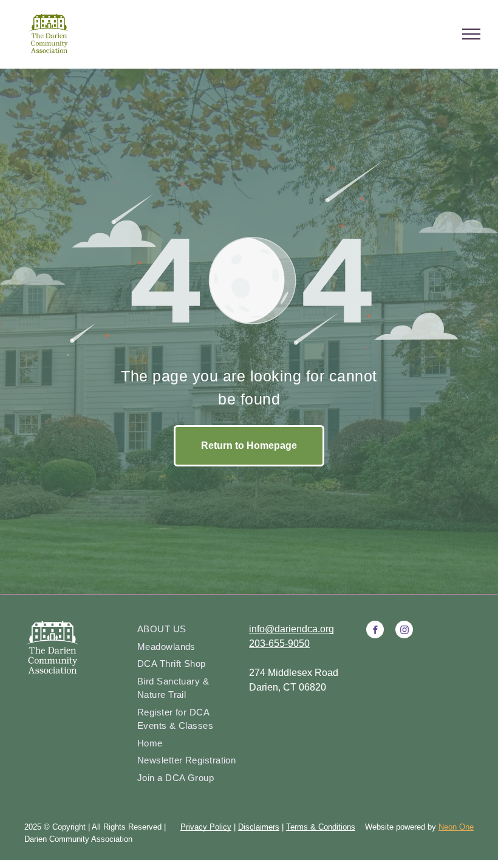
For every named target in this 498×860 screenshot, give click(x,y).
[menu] (471, 34)
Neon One (456, 826)
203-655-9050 (279, 643)
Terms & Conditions (320, 826)
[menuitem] (188, 629)
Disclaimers (258, 826)
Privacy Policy (205, 826)
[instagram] (404, 631)
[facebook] (375, 631)
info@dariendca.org (291, 629)
